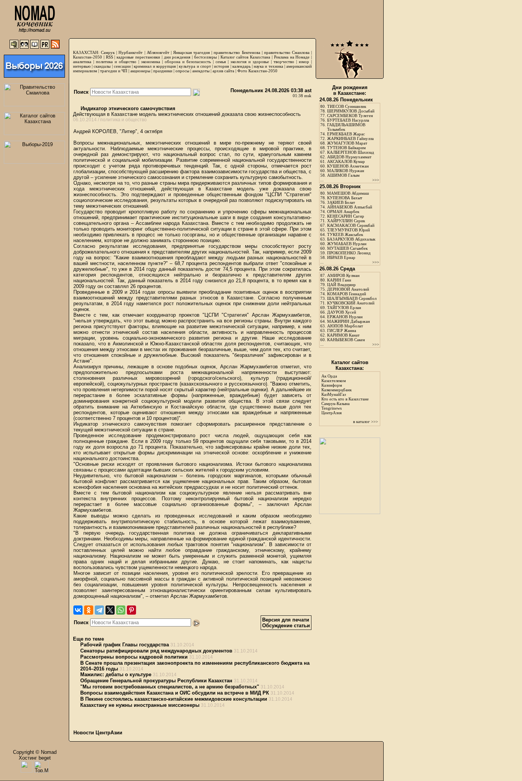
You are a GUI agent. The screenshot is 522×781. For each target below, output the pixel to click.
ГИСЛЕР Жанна (341, 330)
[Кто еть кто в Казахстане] (349, 512)
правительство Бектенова (237, 52)
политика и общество (116, 61)
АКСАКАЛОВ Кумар (346, 161)
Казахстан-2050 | (89, 57)
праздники (162, 70)
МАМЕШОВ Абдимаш (348, 193)
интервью (82, 66)
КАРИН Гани (339, 280)
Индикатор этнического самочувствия (127, 108)
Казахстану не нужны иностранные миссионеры (139, 705)
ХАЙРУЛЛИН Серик (346, 220)
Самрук (108, 52)
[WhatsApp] (120, 610)
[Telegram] (99, 610)
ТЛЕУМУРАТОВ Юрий (348, 230)
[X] (110, 610)
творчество (284, 61)
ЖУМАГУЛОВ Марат (347, 143)
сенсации (122, 66)
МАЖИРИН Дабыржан (348, 321)
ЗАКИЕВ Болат (341, 202)
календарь (241, 66)
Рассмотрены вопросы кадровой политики (134, 657)
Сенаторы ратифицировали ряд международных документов (156, 651)
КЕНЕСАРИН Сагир (345, 216)
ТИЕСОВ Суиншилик (346, 106)
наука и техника (268, 66)
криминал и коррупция (154, 66)
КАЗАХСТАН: (86, 52)
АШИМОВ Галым (343, 175)
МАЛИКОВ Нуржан (345, 170)
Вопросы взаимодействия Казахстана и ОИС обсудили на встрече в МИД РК (174, 693)
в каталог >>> (365, 421)
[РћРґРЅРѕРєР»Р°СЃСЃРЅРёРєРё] (88, 610)
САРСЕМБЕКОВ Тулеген (350, 115)
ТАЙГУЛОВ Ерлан (344, 307)
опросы (182, 70)
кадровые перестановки (138, 57)
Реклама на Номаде (292, 57)
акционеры (140, 70)
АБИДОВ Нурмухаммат (349, 157)
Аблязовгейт (158, 52)
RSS (109, 57)
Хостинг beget (35, 758)
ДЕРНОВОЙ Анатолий (348, 289)
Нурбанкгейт (130, 52)
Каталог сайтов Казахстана (245, 57)
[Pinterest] (131, 610)
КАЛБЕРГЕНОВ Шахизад (350, 152)
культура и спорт (195, 66)
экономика (150, 61)
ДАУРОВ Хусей (341, 312)
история (221, 66)
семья (221, 61)
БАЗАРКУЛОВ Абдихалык (351, 239)
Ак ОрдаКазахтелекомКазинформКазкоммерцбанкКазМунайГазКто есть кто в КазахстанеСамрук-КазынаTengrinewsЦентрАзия (345, 394)
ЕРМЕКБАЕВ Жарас (346, 134)
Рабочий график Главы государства (124, 645)
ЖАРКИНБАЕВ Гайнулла (350, 138)
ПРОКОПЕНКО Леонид (349, 253)
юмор (304, 61)
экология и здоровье (249, 61)
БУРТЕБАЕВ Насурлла (348, 120)
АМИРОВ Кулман (343, 275)
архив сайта (223, 70)
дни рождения (177, 57)
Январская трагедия (191, 52)
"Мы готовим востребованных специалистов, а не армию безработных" (169, 687)
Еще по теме (88, 639)
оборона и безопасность (188, 61)
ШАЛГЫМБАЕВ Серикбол (351, 298)
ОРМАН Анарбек (343, 211)
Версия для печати (285, 620)
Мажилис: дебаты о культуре (115, 674)
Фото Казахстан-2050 (257, 70)
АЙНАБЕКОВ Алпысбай (349, 207)
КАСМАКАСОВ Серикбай (350, 225)
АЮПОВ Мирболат (345, 326)
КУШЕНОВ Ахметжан (348, 166)
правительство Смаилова (287, 52)
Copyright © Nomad (35, 752)
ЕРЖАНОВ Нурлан (345, 316)
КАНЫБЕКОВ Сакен (346, 339)
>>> (375, 179)
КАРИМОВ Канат (343, 335)
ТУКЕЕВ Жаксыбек (345, 234)
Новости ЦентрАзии (97, 732)
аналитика (82, 61)
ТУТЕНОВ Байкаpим (346, 147)
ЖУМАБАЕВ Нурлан (346, 243)
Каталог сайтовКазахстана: (349, 365)
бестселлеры (205, 57)
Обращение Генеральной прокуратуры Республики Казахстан (156, 680)
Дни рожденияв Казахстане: (350, 90)
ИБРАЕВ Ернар (341, 257)
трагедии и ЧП (113, 70)
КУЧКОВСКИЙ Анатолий (350, 303)
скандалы (102, 66)
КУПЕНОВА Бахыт (344, 197)
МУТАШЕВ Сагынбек (347, 248)
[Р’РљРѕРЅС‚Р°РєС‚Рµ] (78, 610)
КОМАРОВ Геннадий (346, 293)
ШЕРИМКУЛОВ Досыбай (350, 111)
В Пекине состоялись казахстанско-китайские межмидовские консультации (173, 699)
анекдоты (200, 70)
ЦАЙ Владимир (341, 284)
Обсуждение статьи (286, 625)
